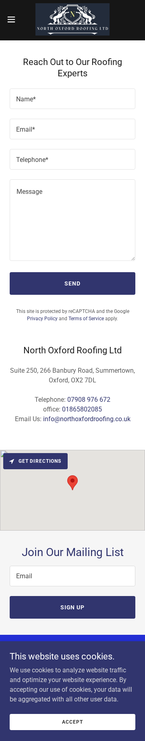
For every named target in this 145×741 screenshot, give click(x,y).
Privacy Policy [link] (42, 318)
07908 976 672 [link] (88, 399)
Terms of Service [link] (86, 318)
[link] (72, 19)
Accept (72, 721)
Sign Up (72, 607)
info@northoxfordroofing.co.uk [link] (86, 419)
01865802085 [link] (82, 409)
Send (72, 283)
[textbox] (72, 98)
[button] (13, 19)
